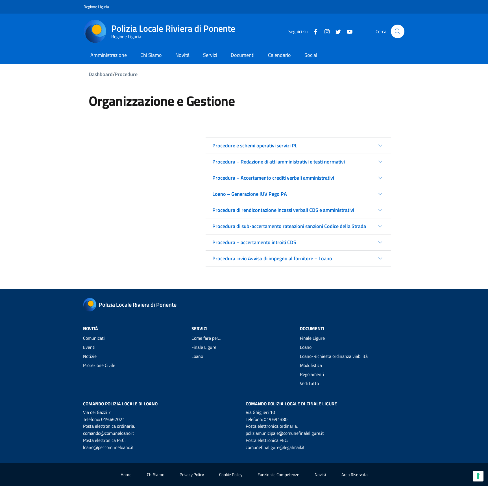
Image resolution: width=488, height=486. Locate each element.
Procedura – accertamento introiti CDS (254, 242)
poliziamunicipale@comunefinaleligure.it (285, 433)
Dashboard (101, 74)
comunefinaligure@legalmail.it (275, 447)
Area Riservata (354, 474)
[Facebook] (313, 31)
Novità (320, 474)
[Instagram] (324, 31)
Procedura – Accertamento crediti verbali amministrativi (273, 178)
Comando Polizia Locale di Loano (120, 403)
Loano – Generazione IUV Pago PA (249, 194)
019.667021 (113, 419)
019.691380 (275, 419)
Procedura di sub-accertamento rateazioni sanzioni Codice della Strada (289, 226)
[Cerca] (397, 31)
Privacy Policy (192, 474)
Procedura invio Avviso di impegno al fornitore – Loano (272, 258)
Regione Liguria (96, 7)
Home (126, 474)
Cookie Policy (230, 474)
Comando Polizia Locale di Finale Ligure (291, 403)
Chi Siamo (155, 474)
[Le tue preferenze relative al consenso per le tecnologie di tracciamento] (478, 476)
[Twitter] (336, 31)
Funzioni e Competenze (278, 474)
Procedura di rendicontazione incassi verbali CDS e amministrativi (283, 210)
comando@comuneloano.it (108, 433)
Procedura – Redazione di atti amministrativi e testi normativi (278, 161)
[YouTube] (347, 31)
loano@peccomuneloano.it (108, 447)
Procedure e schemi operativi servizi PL (254, 145)
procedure (126, 74)
